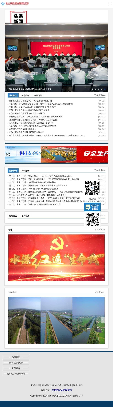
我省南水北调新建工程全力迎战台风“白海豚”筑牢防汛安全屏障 (47, 116)
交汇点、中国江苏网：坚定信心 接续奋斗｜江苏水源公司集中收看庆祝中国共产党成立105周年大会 (47, 201)
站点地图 (35, 385)
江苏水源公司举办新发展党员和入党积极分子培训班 (47, 123)
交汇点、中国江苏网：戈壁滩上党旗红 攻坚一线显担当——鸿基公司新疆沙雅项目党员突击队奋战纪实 (47, 192)
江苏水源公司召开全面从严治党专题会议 (47, 132)
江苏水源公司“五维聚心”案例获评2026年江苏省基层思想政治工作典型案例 (47, 104)
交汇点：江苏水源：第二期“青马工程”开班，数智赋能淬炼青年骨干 (47, 195)
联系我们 (56, 385)
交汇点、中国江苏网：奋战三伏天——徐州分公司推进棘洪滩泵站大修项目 (47, 176)
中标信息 (25, 216)
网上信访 (77, 385)
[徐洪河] (24, 320)
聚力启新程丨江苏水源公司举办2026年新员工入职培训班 (47, 120)
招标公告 (13, 216)
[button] (105, 154)
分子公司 (38, 95)
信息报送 (67, 385)
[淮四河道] (88, 320)
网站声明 (45, 385)
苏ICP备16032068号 (62, 390)
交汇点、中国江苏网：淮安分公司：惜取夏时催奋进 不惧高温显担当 (47, 185)
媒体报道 (13, 171)
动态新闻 (13, 95)
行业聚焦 (25, 171)
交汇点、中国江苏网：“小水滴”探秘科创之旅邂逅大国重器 (47, 189)
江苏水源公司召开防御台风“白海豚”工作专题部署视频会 (47, 126)
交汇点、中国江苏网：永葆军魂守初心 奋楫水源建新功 (47, 182)
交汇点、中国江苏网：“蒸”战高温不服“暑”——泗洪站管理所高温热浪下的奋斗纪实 (47, 179)
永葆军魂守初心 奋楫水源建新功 (47, 129)
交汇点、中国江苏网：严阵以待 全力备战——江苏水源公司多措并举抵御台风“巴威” (47, 198)
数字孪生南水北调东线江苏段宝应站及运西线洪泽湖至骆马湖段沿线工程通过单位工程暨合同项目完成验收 (47, 135)
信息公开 (25, 95)
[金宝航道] (57, 320)
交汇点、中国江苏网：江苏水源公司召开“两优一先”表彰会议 (47, 204)
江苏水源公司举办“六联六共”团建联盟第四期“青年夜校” (47, 107)
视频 (10, 230)
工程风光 (12, 292)
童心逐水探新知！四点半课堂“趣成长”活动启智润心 (47, 101)
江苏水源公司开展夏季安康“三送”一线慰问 (47, 113)
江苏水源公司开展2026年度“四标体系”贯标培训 (47, 110)
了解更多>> (99, 95)
